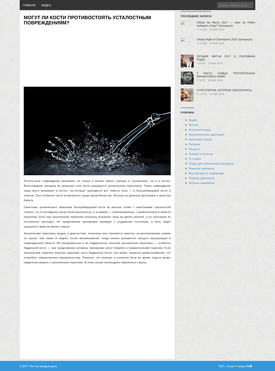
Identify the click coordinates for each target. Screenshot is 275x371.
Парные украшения (202, 178)
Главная (29, 5)
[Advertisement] (97, 54)
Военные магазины (201, 168)
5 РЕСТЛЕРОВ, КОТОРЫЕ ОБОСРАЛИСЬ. (225, 90)
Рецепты (194, 149)
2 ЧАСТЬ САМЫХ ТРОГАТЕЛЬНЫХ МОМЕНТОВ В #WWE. (226, 75)
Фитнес (193, 125)
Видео (46, 5)
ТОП (221, 366)
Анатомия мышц (200, 129)
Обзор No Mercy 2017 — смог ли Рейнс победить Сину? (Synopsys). (226, 24)
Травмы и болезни (201, 154)
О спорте (195, 158)
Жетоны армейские (202, 183)
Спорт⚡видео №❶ (239, 366)
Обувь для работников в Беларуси (211, 163)
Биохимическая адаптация (206, 134)
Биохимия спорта (200, 139)
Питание (194, 144)
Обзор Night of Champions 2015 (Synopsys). (225, 39)
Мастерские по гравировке (206, 173)
